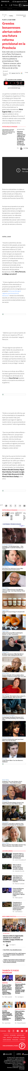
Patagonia (15, 1039)
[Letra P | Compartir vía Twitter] (10, 506)
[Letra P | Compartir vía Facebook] (15, 506)
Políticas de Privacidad (21, 1068)
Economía (13, 1035)
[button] (14, 320)
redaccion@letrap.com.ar (18, 1066)
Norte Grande (7, 1039)
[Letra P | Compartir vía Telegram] (20, 506)
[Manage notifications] (24, 1062)
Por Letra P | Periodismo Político (5, 73)
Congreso (22, 1039)
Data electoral (12, 9)
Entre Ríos (16, 1037)
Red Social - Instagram (18, 1031)
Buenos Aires (20, 1035)
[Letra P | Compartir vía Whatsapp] (6, 506)
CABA (4, 1037)
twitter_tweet (6, 236)
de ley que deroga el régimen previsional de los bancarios (11, 293)
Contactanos (3, 1031)
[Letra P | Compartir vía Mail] (24, 506)
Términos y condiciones (12, 1067)
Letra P (5, 15)
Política (11, 15)
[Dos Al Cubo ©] (7, 1054)
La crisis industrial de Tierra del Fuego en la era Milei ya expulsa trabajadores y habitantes (14, 955)
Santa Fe (9, 1037)
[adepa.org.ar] (18, 1054)
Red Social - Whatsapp (26, 1031)
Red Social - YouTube (22, 1031)
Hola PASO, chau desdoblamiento (12, 950)
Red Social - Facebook (13, 1031)
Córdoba (22, 1037)
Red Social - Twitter (9, 1031)
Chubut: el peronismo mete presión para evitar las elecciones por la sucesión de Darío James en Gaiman (14, 961)
